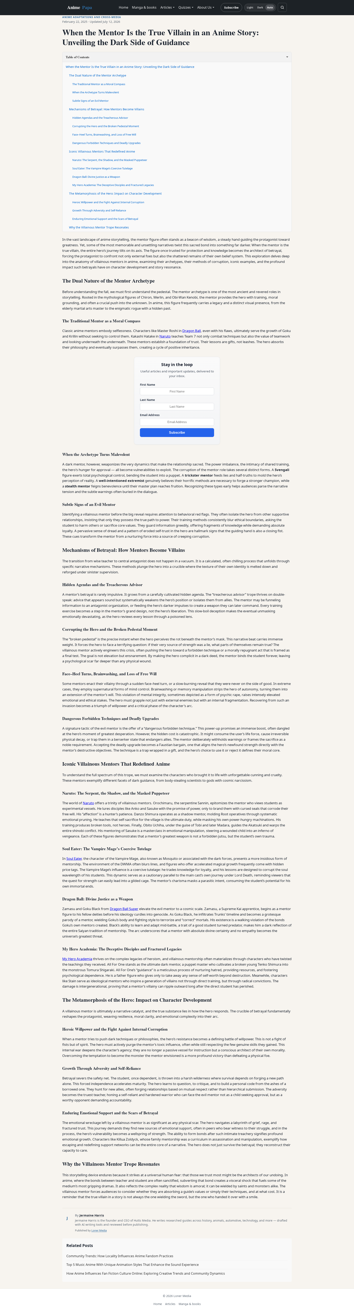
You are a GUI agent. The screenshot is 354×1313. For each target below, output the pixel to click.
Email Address (150, 415)
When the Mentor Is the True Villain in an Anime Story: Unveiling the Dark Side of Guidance (130, 67)
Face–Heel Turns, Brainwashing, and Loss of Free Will (104, 134)
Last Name (147, 400)
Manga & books (144, 7)
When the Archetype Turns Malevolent (95, 92)
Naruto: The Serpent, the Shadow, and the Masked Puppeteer (109, 160)
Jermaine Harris (91, 1215)
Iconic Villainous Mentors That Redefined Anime (102, 151)
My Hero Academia (77, 958)
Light (250, 7)
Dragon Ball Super (124, 908)
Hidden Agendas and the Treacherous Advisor (100, 118)
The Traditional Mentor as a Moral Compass (98, 84)
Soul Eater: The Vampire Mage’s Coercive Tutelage (102, 168)
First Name (147, 385)
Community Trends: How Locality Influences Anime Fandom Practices (119, 1256)
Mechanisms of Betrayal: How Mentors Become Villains (106, 109)
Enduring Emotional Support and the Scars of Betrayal (105, 219)
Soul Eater (74, 858)
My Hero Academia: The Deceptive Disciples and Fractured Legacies (113, 185)
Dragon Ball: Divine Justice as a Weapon (96, 177)
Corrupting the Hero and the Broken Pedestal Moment (105, 126)
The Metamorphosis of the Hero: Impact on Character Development (115, 193)
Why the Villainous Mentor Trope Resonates (99, 227)
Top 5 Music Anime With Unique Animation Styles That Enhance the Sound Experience (132, 1264)
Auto (270, 7)
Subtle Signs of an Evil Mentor (90, 101)
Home (123, 7)
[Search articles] (282, 7)
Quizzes (184, 7)
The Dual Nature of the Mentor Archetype (97, 75)
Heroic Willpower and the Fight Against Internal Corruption (108, 202)
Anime (79, 7)
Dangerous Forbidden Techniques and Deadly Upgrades (106, 143)
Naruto (165, 336)
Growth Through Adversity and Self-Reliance (99, 210)
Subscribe (231, 7)
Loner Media (99, 1230)
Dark (260, 7)
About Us (204, 7)
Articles (166, 7)
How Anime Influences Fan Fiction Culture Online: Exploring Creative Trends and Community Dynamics (145, 1273)
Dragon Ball (191, 330)
